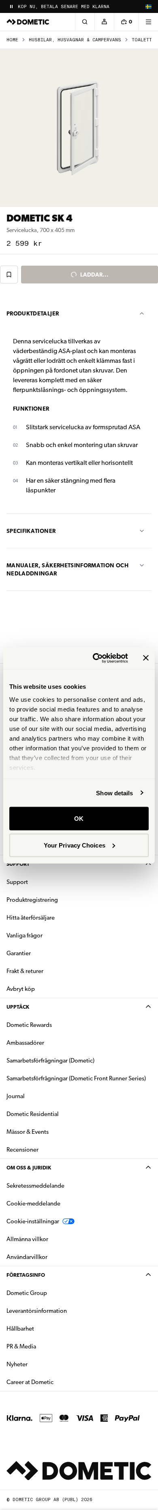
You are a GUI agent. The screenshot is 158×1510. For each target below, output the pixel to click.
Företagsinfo (25, 1275)
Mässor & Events (27, 1131)
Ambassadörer (25, 1042)
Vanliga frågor (24, 935)
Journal (15, 1096)
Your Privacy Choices (74, 844)
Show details (114, 792)
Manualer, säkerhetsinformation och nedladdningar (67, 569)
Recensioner (22, 1149)
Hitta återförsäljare (30, 917)
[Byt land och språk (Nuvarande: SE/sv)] (148, 6)
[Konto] (104, 22)
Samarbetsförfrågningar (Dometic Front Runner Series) (76, 1078)
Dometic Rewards (29, 1025)
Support (18, 864)
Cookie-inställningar (32, 1221)
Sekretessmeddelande (35, 1185)
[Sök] (84, 22)
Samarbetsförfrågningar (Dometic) (50, 1060)
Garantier (18, 953)
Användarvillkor (26, 1257)
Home (12, 40)
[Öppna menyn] (148, 22)
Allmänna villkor (27, 1239)
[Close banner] (146, 658)
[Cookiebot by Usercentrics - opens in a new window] (96, 658)
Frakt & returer (24, 971)
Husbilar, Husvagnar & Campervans (75, 40)
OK (78, 818)
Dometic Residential (58, 1114)
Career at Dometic (55, 1382)
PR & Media (46, 1346)
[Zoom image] (79, 128)
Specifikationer (31, 531)
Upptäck (17, 1007)
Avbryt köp (20, 988)
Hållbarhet (20, 1328)
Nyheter (42, 1364)
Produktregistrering (32, 899)
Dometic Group (52, 1293)
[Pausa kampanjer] (11, 6)
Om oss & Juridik (28, 1168)
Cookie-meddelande (33, 1203)
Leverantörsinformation (36, 1310)
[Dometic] (27, 22)
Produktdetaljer (32, 313)
